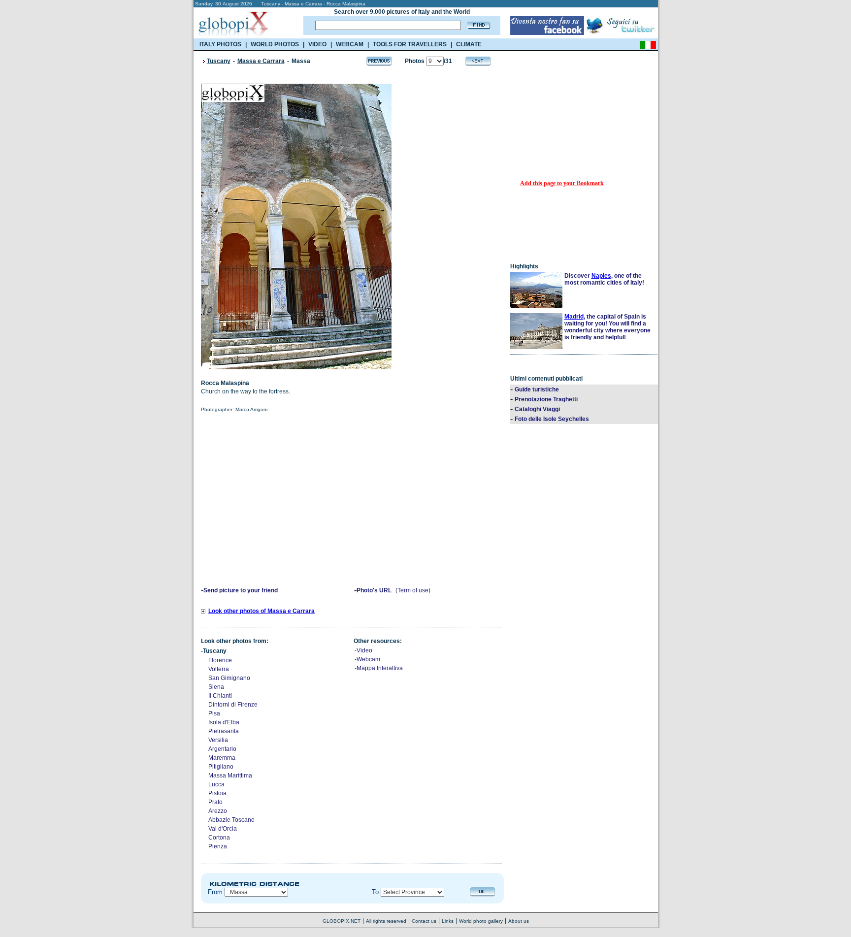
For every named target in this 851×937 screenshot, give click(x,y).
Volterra (218, 669)
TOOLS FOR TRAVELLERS (410, 44)
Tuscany (218, 61)
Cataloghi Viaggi (537, 409)
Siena (216, 686)
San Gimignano (229, 678)
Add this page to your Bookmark (562, 183)
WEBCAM (349, 44)
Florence (220, 660)
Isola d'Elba (223, 722)
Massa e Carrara (261, 61)
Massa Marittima (230, 775)
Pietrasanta (223, 731)
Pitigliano (220, 766)
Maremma (221, 757)
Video (364, 650)
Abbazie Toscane (231, 819)
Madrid (574, 316)
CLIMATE (469, 44)
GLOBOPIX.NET (341, 921)
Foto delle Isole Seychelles (552, 419)
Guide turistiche (537, 389)
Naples (601, 275)
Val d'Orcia (222, 828)
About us (518, 921)
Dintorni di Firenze (233, 704)
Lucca (216, 784)
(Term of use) (412, 590)
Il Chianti (220, 695)
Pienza (217, 846)
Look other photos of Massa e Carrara (261, 611)
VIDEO (317, 44)
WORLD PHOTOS (275, 44)
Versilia (218, 740)
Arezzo (217, 811)
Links (448, 921)
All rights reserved (386, 921)
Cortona (219, 837)
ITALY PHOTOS (220, 44)
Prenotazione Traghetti (546, 399)
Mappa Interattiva (380, 668)
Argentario (222, 748)
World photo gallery (481, 921)
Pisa (214, 713)
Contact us (424, 921)
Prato (215, 802)
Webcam (368, 659)
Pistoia (217, 793)
